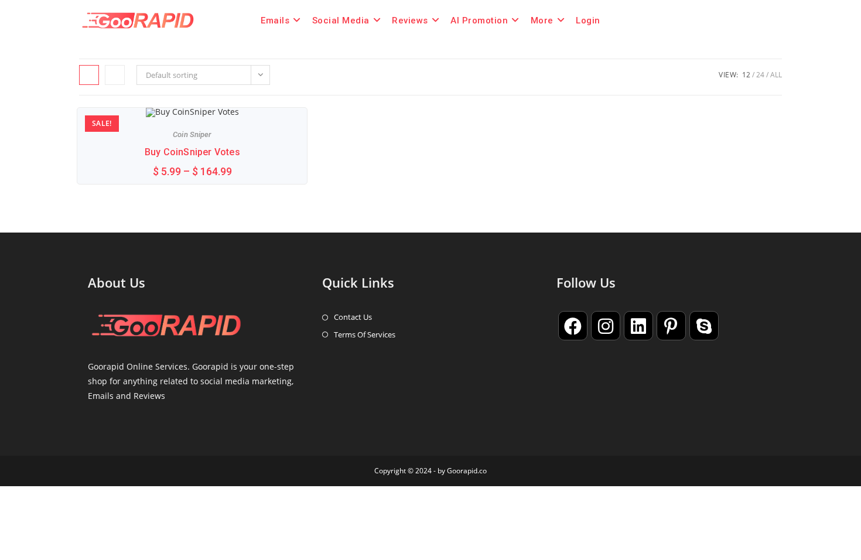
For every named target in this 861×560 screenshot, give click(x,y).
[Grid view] (89, 75)
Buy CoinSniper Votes (192, 152)
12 (746, 75)
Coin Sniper (192, 134)
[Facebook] (572, 325)
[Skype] (704, 325)
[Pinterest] (671, 325)
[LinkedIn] (638, 325)
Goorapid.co (467, 471)
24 (760, 75)
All (776, 75)
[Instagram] (605, 325)
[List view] (115, 75)
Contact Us (353, 317)
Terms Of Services (364, 334)
